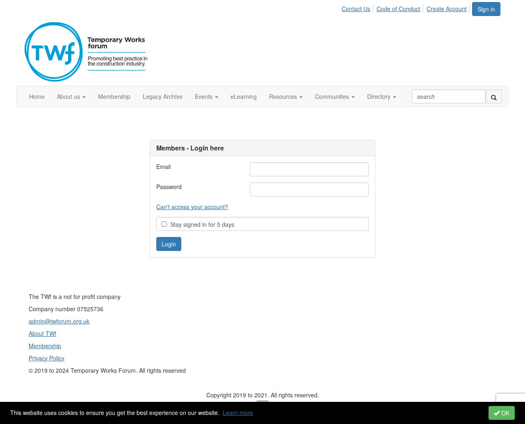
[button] (71, 96)
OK (504, 413)
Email (163, 166)
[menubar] (406, 7)
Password (169, 186)
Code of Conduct (398, 9)
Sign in (486, 9)
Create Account (447, 9)
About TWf (42, 333)
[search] (494, 96)
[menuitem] (358, 7)
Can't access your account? (192, 207)
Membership (45, 346)
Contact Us (356, 9)
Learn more (238, 412)
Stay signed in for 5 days (200, 224)
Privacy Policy (46, 358)
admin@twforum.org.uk (59, 321)
